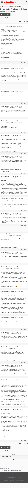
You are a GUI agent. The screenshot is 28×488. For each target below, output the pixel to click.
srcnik (11, 107)
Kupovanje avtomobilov (16, 6)
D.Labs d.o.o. (12, 480)
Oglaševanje (9, 477)
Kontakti (19, 477)
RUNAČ (11, 157)
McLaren (11, 253)
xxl (11, 136)
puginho (11, 366)
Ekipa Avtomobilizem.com (10, 11)
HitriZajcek (11, 177)
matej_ (11, 26)
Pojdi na (13, 454)
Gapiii (12, 333)
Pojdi (14, 459)
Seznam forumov (3, 6)
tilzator (11, 268)
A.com (9, 6)
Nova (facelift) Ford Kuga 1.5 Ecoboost (13, 9)
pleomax (11, 214)
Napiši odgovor (6, 14)
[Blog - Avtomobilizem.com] (10, 2)
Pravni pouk (14, 477)
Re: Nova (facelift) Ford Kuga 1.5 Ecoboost (12, 68)
